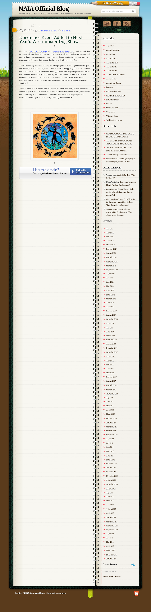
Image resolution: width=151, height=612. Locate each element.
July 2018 (109, 327)
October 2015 (111, 430)
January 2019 (111, 315)
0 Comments (66, 30)
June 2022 (110, 282)
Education (109, 87)
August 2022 (110, 273)
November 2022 (112, 261)
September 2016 (112, 393)
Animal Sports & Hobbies (47, 30)
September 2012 (112, 529)
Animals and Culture (113, 83)
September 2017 (112, 352)
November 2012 (112, 525)
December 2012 (111, 521)
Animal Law (110, 54)
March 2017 (110, 372)
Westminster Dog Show (38, 51)
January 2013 (111, 517)
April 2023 (110, 240)
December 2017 (111, 348)
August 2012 (110, 533)
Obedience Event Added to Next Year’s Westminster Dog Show (51, 39)
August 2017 (110, 356)
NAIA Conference (112, 99)
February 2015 (111, 463)
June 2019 (110, 302)
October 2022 (111, 265)
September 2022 (112, 269)
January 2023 (111, 253)
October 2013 (111, 509)
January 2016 (111, 422)
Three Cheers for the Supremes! (117, 205)
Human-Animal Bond (114, 91)
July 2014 (109, 492)
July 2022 (109, 278)
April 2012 (110, 546)
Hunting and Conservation (115, 95)
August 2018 (110, 323)
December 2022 (111, 257)
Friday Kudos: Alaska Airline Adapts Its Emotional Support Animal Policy (120, 192)
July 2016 (109, 397)
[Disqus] (54, 218)
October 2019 (111, 298)
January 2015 (111, 467)
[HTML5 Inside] (136, 593)
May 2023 (110, 236)
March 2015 (110, 459)
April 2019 (110, 306)
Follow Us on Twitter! (107, 23)
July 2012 (109, 538)
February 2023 (111, 249)
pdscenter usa (111, 189)
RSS (127, 23)
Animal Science (111, 70)
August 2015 (110, 438)
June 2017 (110, 360)
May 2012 (110, 542)
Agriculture (110, 46)
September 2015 (112, 434)
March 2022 (110, 294)
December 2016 (111, 385)
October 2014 (111, 480)
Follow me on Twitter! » (112, 576)
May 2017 (110, 364)
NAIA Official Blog (44, 8)
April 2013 (110, 513)
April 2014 (110, 505)
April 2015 (110, 455)
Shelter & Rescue (112, 107)
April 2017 (110, 368)
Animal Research (112, 62)
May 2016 (110, 405)
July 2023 (109, 228)
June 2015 (110, 447)
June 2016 (110, 401)
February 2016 (111, 418)
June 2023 (110, 232)
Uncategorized (111, 112)
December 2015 (111, 426)
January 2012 (111, 558)
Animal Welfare (111, 79)
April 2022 (110, 290)
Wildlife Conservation (114, 120)
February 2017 (111, 377)
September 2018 (112, 319)
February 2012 (111, 554)
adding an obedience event (64, 51)
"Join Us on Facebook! (117, 23)
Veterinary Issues (112, 116)
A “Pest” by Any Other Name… (117, 154)
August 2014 (110, 488)
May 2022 (110, 286)
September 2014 (112, 484)
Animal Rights (111, 66)
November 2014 (112, 476)
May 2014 (110, 500)
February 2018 (111, 339)
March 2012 (110, 550)
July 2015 (109, 443)
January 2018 (111, 344)
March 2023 (110, 245)
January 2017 (111, 381)
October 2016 (111, 389)
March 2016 (110, 414)
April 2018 (110, 331)
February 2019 (111, 311)
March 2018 (110, 335)
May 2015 (110, 451)
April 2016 (110, 410)
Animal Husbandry (113, 50)
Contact (119, 30)
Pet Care (109, 103)
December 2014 (111, 471)
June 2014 (110, 496)
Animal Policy (111, 58)
